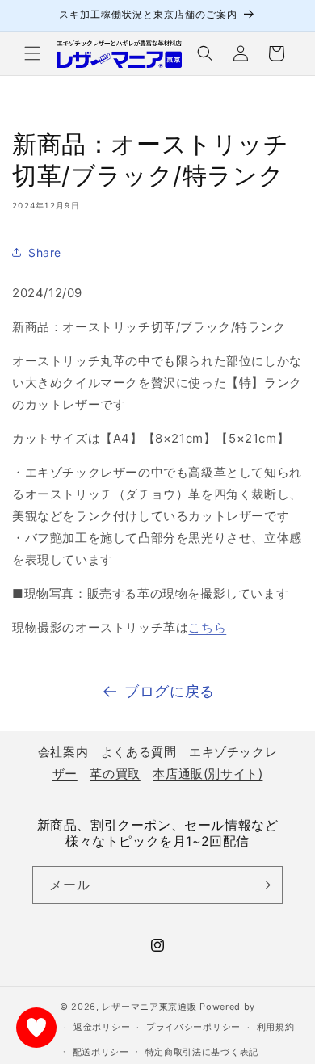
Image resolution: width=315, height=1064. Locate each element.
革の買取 (115, 773)
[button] (32, 53)
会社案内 (63, 751)
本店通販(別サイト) (207, 773)
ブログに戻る (169, 691)
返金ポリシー (102, 1026)
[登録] (264, 885)
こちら (207, 627)
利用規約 (276, 1026)
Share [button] (44, 252)
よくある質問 (139, 751)
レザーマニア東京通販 (149, 1006)
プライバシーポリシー (193, 1026)
